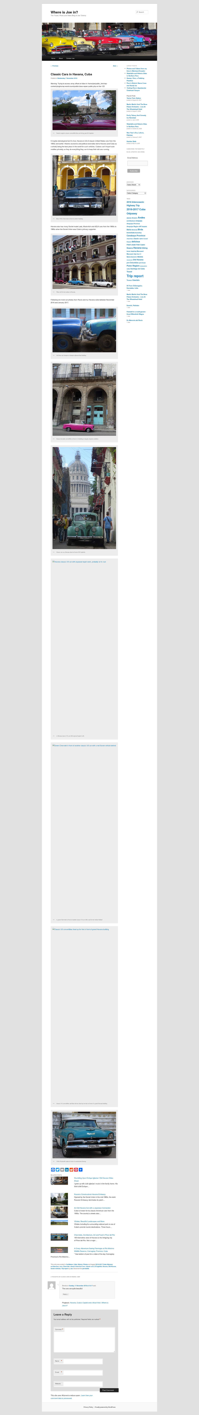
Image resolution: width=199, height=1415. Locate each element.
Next (115, 66)
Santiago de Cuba (137, 269)
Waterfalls (135, 280)
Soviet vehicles (56, 1268)
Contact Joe (70, 58)
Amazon (134, 218)
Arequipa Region (133, 226)
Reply (65, 1294)
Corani (145, 239)
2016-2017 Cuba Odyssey (104, 1264)
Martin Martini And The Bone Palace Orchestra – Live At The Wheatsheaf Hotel (137, 106)
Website (58, 1383)
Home (53, 58)
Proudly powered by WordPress (105, 1407)
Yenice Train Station (134, 98)
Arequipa (139, 221)
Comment (59, 1329)
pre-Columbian (133, 262)
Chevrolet (66, 1266)
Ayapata (144, 226)
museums (129, 260)
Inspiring (133, 251)
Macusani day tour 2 (134, 254)
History (80, 1264)
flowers (130, 248)
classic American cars (77, 1266)
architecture (55, 1266)
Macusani (140, 251)
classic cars (90, 1266)
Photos (85, 1264)
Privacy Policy (88, 1407)
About (61, 58)
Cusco (129, 242)
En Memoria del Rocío (135, 320)
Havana (105, 1266)
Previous (54, 66)
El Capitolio (98, 1266)
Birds (140, 229)
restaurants (143, 266)
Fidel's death (131, 245)
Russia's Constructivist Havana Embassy (90, 1194)
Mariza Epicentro (132, 257)
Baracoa (134, 230)
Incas (128, 251)
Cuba (75, 1264)
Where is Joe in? (64, 12)
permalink (85, 1268)
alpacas (129, 218)
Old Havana (112, 1266)
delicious (136, 241)
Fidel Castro (140, 245)
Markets (140, 257)
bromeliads (131, 233)
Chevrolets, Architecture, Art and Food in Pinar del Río (94, 1235)
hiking (145, 247)
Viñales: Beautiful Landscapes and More (89, 1221)
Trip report (64, 1268)
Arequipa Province (133, 224)
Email (58, 1372)
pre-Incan (142, 263)
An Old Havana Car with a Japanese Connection (92, 1208)
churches (130, 239)
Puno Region (133, 265)
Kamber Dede (131, 141)
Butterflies (138, 233)
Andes (141, 217)
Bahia (129, 229)
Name (58, 1361)
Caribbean (69, 1264)
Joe (71, 1268)
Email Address (132, 158)
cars (60, 1266)
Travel (129, 271)
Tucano (129, 280)
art (140, 226)
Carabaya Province (136, 235)
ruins (128, 269)
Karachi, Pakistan (133, 305)
